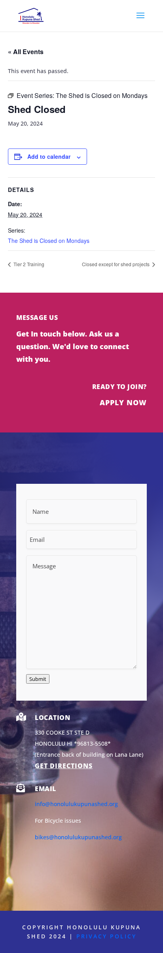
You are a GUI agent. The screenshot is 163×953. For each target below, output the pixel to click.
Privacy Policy (106, 936)
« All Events (26, 51)
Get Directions (64, 765)
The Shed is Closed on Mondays (48, 240)
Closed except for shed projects (116, 264)
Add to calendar (48, 156)
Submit (37, 678)
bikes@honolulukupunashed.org (78, 837)
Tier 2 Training (28, 264)
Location (52, 717)
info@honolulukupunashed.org (76, 804)
